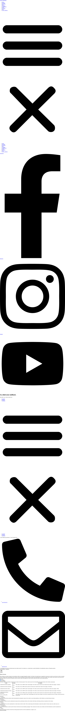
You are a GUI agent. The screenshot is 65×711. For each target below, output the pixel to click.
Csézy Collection (5, 10)
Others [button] (1, 707)
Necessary (3, 680)
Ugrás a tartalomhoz (3, 0)
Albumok (3, 5)
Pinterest (3, 399)
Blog (3, 4)
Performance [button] (2, 699)
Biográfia (3, 3)
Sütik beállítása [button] (2, 669)
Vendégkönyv (4, 6)
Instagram (3, 400)
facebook (3, 533)
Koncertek (3, 145)
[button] (32, 77)
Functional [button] (1, 696)
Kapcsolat (3, 8)
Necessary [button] (1, 679)
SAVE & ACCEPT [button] (3, 710)
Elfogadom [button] (7, 669)
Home (3, 2)
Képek (3, 7)
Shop (3, 9)
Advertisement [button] (2, 704)
